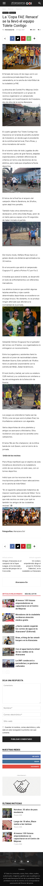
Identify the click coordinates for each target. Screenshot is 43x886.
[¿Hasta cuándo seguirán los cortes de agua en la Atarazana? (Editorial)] (8, 629)
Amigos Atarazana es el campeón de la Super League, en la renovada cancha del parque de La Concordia (12, 566)
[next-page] (7, 672)
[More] (34, 38)
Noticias (10, 9)
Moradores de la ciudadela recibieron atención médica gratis (28, 617)
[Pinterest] (23, 38)
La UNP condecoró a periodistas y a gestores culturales (27, 663)
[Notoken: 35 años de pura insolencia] (7, 813)
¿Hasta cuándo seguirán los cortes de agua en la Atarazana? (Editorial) (27, 629)
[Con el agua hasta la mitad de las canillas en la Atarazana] (8, 652)
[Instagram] (21, 861)
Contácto (21, 869)
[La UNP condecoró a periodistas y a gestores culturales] (8, 663)
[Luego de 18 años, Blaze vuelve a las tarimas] (7, 825)
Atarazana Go (9, 30)
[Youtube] (28, 861)
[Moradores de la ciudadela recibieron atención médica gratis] (8, 617)
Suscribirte (35, 766)
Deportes (19, 9)
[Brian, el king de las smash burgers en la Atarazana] (8, 640)
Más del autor (30, 594)
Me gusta (35, 756)
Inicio (4, 9)
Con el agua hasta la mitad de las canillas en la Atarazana (28, 652)
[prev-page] (3, 672)
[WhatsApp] (28, 38)
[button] (4, 3)
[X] (17, 38)
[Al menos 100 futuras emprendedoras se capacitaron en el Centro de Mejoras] (8, 603)
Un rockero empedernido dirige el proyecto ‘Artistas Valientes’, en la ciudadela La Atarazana (31, 566)
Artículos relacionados (12, 594)
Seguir (36, 761)
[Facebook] (12, 38)
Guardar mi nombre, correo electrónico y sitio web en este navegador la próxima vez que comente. (21, 730)
